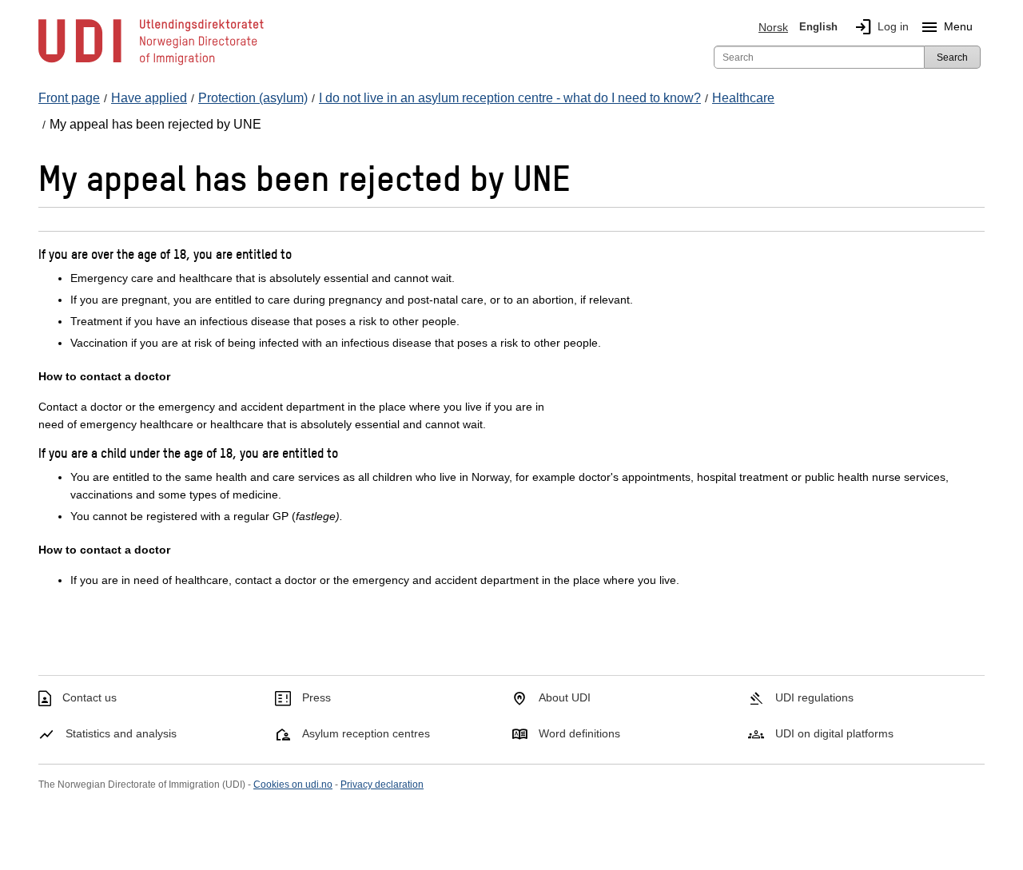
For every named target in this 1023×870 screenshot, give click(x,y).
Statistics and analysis (121, 733)
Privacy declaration (382, 784)
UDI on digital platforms (834, 733)
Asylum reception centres (366, 733)
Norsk (773, 27)
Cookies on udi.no (292, 784)
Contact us (89, 697)
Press (316, 697)
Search (952, 57)
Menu (946, 27)
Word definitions (579, 733)
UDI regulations (814, 697)
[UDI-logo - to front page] (151, 64)
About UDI (565, 697)
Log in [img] (881, 27)
